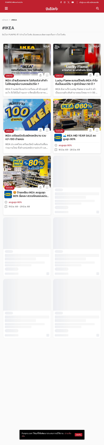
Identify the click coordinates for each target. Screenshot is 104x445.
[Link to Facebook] (61, 2)
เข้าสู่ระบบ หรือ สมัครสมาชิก (89, 2)
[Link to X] (68, 2)
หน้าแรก (5, 20)
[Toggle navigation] (6, 8)
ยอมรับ (78, 435)
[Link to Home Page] (51, 8)
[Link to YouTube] (73, 2)
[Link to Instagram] (64, 2)
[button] (40, 75)
